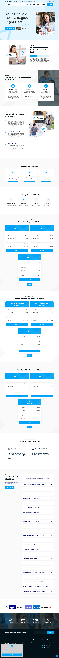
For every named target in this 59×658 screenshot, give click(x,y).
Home (28, 4)
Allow (12, 654)
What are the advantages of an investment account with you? (33, 535)
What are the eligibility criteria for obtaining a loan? (32, 507)
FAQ (31, 4)
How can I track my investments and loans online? (31, 549)
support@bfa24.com (33, 1)
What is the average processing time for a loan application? (33, 516)
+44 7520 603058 (46, 647)
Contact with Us (10, 487)
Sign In (50, 4)
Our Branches (24, 644)
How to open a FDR (26, 493)
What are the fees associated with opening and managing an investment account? (37, 563)
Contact (38, 4)
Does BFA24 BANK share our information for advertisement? (33, 484)
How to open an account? (27, 476)
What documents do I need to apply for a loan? (31, 521)
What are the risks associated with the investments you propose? (34, 544)
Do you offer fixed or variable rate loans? (30, 526)
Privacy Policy (32, 644)
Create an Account (10, 28)
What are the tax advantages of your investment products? (33, 581)
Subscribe (50, 632)
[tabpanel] (39, 60)
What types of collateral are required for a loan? (31, 512)
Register (23, 642)
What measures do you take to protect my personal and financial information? (36, 577)
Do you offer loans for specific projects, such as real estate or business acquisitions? (35, 586)
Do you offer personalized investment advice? (31, 567)
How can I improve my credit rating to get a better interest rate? (34, 591)
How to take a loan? (27, 489)
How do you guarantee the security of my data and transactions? (34, 572)
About (34, 4)
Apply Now (17, 250)
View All (29, 284)
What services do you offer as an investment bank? (32, 498)
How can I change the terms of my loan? (30, 558)
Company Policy (32, 642)
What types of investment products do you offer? (31, 530)
